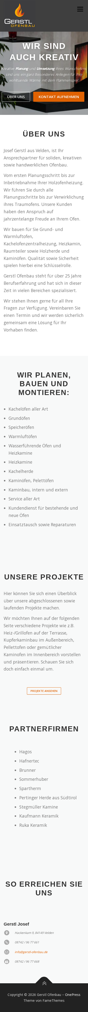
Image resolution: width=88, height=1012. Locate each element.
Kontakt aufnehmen (59, 96)
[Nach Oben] (44, 983)
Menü (80, 9)
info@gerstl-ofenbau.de (31, 952)
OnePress (72, 994)
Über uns (16, 96)
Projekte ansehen (44, 691)
